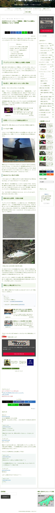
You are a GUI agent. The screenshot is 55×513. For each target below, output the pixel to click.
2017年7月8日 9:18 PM (6, 456)
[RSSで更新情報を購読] (50, 174)
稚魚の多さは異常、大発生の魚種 (17, 55)
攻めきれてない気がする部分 (17, 53)
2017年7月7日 (21, 304)
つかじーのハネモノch (19, 353)
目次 (17, 44)
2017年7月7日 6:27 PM (6, 416)
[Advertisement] (19, 27)
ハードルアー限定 (15, 51)
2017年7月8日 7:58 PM (6, 440)
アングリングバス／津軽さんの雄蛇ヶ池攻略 (19, 46)
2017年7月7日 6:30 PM (6, 426)
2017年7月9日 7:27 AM (6, 480)
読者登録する (5, 496)
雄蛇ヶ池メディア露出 (16, 368)
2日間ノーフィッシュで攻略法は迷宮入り (19, 50)
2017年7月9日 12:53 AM (6, 470)
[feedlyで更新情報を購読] (42, 174)
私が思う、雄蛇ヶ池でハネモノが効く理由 (19, 48)
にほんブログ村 (5, 394)
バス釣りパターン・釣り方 (7, 368)
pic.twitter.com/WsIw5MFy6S (16, 301)
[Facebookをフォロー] (50, 172)
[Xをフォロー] (42, 172)
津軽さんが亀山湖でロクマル (16, 57)
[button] (30, 32)
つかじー (46, 194)
